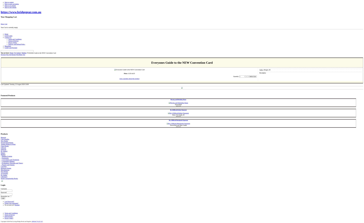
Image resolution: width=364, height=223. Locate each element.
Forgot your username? (11, 203)
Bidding (24, 53)
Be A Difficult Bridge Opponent (178, 110)
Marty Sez (22, 55)
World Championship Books (9, 178)
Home (12, 53)
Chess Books (5, 146)
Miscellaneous (5, 170)
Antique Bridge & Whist (8, 144)
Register (17, 205)
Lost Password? (9, 201)
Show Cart (4, 24)
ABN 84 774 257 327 (37, 221)
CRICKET (4, 177)
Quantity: (236, 76)
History (3, 153)
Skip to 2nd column (10, 7)
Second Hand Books (7, 142)
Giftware (3, 148)
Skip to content (9, 2)
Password (4, 192)
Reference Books (6, 168)
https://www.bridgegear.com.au (21, 12)
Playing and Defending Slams (178, 99)
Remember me (5, 196)
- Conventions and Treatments (10, 160)
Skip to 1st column (10, 6)
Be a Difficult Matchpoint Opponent (178, 120)
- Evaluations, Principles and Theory (12, 163)
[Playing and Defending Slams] (178, 103)
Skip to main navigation (12, 4)
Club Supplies (5, 139)
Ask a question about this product (129, 79)
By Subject (17, 53)
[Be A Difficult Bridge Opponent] (178, 113)
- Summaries (5, 158)
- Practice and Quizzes (8, 165)
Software (3, 149)
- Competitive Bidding (8, 161)
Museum (3, 137)
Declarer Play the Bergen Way (10, 55)
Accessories (4, 173)
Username (4, 189)
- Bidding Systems (6, 156)
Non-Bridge (4, 172)
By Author (4, 175)
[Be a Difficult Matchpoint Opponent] (178, 123)
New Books (4, 141)
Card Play (4, 166)
